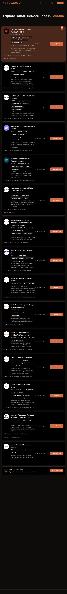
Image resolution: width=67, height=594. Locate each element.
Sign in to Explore (57, 470)
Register (60, 3)
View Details (57, 44)
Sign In (53, 3)
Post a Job (43, 3)
